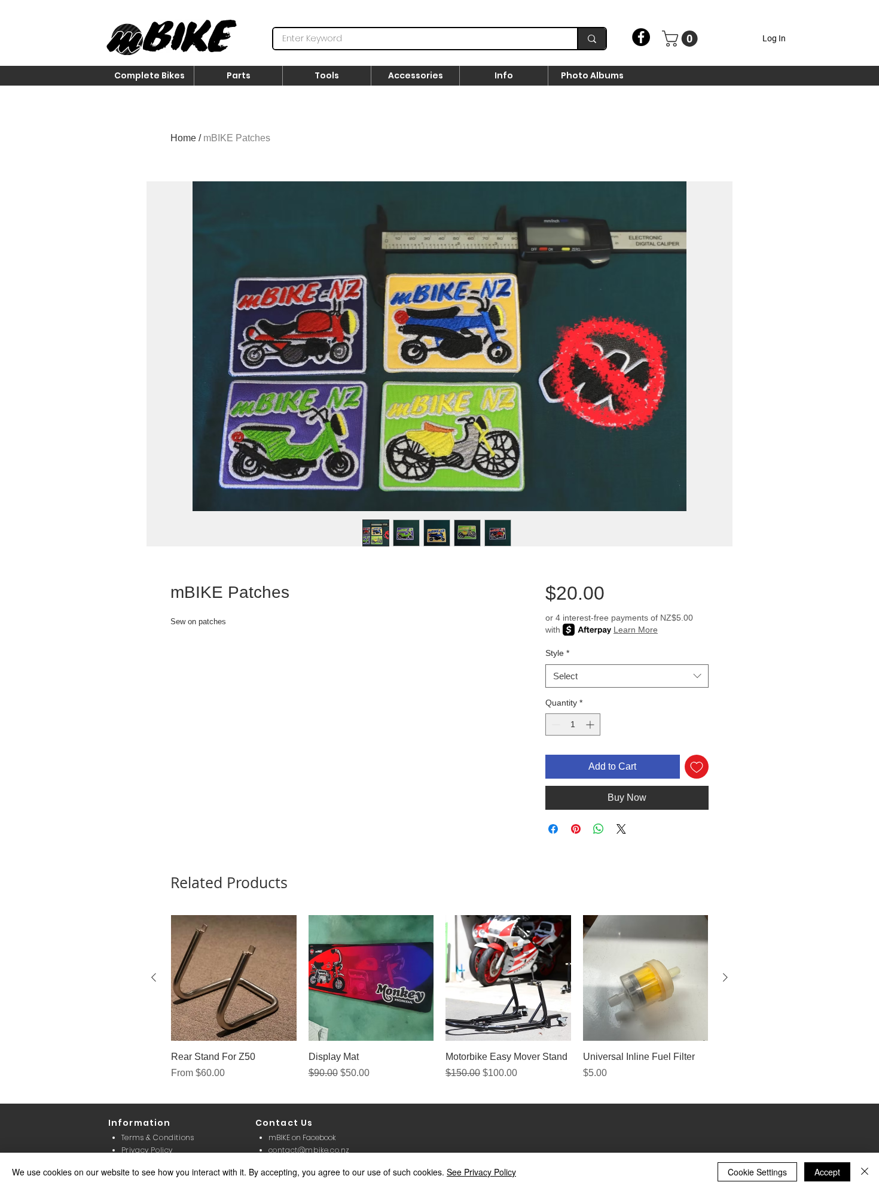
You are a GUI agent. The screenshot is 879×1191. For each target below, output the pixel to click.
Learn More (636, 629)
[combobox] (627, 676)
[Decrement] (554, 724)
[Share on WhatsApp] (598, 829)
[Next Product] (725, 977)
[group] (439, 1004)
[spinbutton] (573, 724)
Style (557, 653)
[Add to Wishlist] (697, 767)
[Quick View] (234, 978)
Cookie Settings (757, 1172)
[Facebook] (641, 37)
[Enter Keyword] (591, 38)
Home (183, 138)
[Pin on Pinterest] (576, 829)
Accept (827, 1172)
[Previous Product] (153, 977)
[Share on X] (621, 829)
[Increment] (591, 724)
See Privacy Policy (481, 1172)
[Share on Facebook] (553, 829)
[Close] (864, 1171)
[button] (681, 39)
